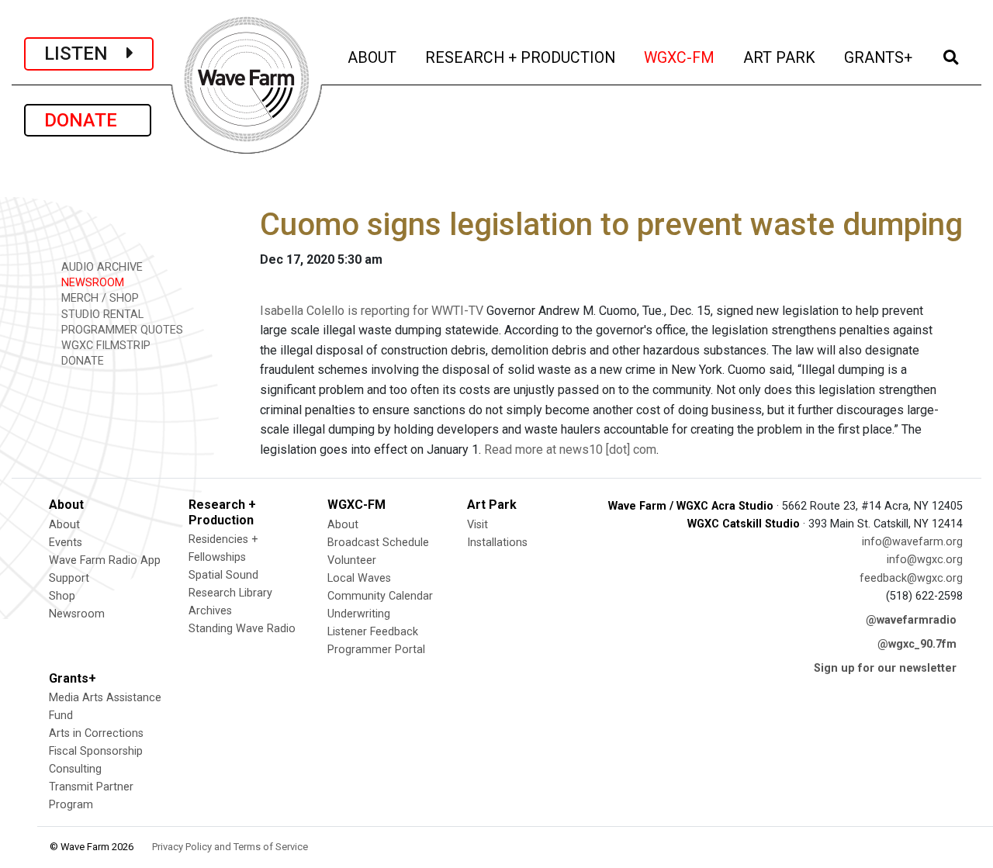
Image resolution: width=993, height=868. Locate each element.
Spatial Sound (223, 575)
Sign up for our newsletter (885, 668)
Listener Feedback (372, 631)
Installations (497, 542)
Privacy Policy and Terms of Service (230, 846)
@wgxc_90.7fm (917, 644)
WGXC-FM (680, 57)
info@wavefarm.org (912, 541)
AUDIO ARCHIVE (100, 267)
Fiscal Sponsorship (96, 751)
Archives (210, 610)
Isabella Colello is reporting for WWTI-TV (371, 310)
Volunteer (351, 560)
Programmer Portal (376, 649)
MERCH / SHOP (98, 298)
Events (65, 542)
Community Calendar (380, 596)
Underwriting (358, 614)
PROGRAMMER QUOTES (120, 330)
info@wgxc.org (925, 559)
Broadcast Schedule (378, 542)
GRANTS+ (879, 57)
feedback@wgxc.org (911, 578)
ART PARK (780, 57)
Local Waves (359, 578)
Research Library (230, 593)
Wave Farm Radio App (105, 560)
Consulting (75, 769)
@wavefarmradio (911, 620)
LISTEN (85, 53)
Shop (62, 596)
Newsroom (77, 614)
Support (69, 578)
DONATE (87, 120)
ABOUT (373, 57)
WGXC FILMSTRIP (104, 345)
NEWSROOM (91, 282)
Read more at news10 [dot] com (570, 449)
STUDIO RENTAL (101, 314)
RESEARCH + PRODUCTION (521, 57)
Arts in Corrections (96, 733)
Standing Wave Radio (242, 628)
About (64, 524)
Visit (477, 524)
